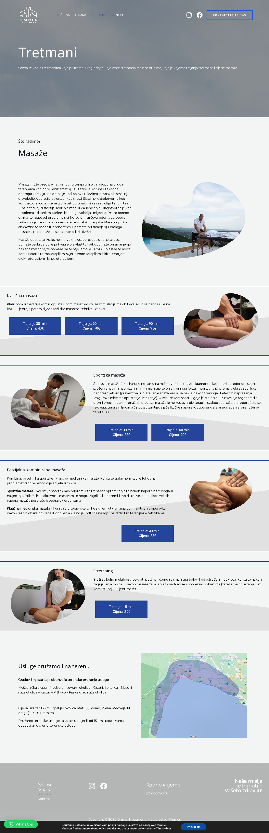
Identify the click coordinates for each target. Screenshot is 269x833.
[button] (230, 15)
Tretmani (99, 15)
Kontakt (118, 15)
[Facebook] (200, 15)
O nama (80, 15)
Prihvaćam (193, 827)
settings (166, 828)
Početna (63, 15)
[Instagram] (189, 15)
